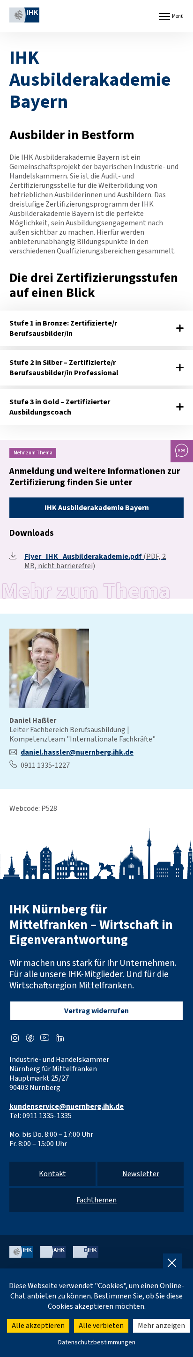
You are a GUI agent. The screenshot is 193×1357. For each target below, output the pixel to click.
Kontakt (52, 1174)
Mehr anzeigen (161, 1325)
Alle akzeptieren (38, 1325)
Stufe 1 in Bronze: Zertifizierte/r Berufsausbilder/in (63, 328)
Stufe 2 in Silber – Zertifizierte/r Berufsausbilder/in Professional (64, 367)
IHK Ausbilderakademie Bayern (97, 508)
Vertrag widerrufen (96, 1011)
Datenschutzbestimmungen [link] (96, 1342)
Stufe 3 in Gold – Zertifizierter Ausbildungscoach (59, 407)
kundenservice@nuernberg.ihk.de (66, 1106)
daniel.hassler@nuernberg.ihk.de (77, 752)
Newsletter (140, 1174)
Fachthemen (96, 1200)
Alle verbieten (101, 1325)
